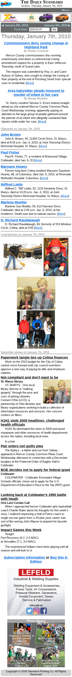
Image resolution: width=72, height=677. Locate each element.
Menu (66, 10)
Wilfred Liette (12, 184)
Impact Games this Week (21, 530)
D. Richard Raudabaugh (20, 220)
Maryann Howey (14, 167)
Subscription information (24, 557)
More (29, 83)
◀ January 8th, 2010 (15, 25)
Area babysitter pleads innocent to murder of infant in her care (36, 93)
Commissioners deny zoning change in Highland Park (36, 45)
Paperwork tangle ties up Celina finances (34, 357)
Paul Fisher (10, 152)
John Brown (11, 135)
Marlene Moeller (14, 202)
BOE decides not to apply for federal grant (35, 470)
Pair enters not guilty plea (22, 446)
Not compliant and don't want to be (29, 377)
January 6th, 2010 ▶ (57, 25)
